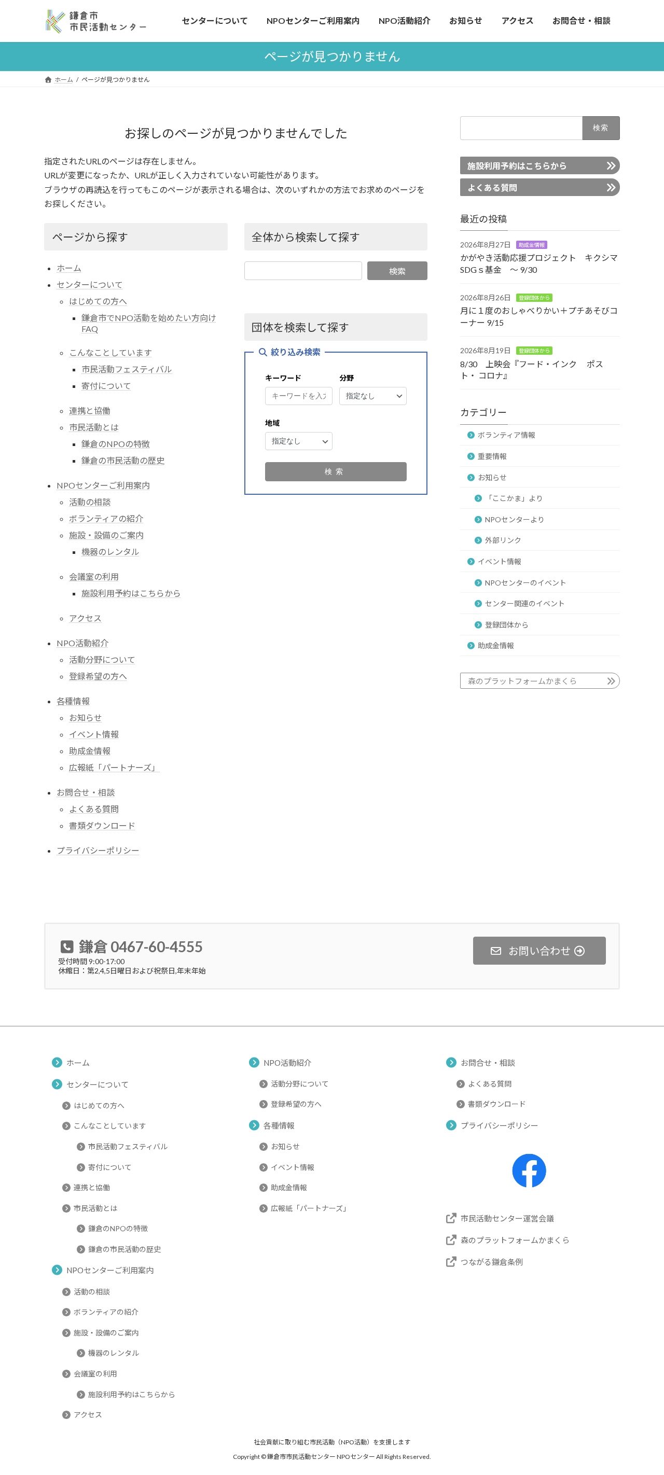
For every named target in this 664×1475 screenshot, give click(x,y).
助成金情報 (89, 751)
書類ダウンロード (102, 825)
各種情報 (73, 701)
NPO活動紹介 (82, 643)
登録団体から (534, 298)
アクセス (85, 618)
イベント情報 (94, 734)
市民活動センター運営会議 (507, 1218)
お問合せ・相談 (86, 792)
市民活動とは (94, 427)
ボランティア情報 (506, 434)
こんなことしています (110, 352)
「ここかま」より (514, 498)
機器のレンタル (110, 551)
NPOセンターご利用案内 (103, 485)
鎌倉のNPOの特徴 (115, 444)
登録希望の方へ (98, 676)
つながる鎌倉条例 (492, 1262)
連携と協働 (89, 410)
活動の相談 (89, 502)
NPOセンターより (515, 518)
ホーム (69, 268)
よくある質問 (94, 809)
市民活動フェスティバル (126, 369)
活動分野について (102, 659)
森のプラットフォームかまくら (522, 681)
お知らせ (85, 717)
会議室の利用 (94, 576)
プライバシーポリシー (98, 850)
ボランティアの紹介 (106, 518)
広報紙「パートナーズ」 (114, 767)
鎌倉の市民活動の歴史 (122, 460)
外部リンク (503, 540)
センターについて (90, 284)
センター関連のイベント (525, 603)
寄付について (106, 386)
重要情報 (492, 456)
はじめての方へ (98, 301)
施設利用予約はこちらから (131, 593)
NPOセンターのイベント (525, 582)
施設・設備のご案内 (106, 535)
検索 (397, 271)
